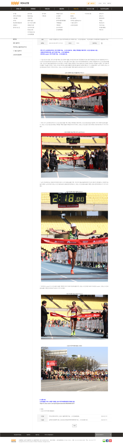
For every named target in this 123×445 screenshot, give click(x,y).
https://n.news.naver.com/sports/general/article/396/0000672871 (57, 403)
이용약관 (28, 434)
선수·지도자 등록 (31, 22)
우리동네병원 (102, 27)
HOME (100, 3)
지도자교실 (101, 25)
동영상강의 (101, 18)
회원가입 (109, 3)
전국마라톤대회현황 (61, 20)
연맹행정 (33, 9)
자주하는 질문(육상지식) (20, 47)
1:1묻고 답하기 (74, 22)
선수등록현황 (31, 34)
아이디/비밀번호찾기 (49, 434)
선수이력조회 (59, 27)
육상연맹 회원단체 (17, 22)
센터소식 (101, 16)
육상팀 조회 (30, 29)
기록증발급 (58, 22)
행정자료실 (30, 16)
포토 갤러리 (73, 18)
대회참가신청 (31, 25)
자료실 (100, 20)
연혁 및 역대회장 (17, 16)
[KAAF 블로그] (104, 440)
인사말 (14, 13)
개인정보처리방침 (17, 434)
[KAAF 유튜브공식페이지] (110, 440)
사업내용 (15, 18)
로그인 (104, 3)
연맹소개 (18, 9)
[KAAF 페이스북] (107, 440)
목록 (74, 425)
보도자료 (72, 13)
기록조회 (44, 16)
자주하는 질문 (75, 20)
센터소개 (101, 13)
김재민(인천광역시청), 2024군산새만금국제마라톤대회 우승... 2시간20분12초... (69, 420)
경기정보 (44, 13)
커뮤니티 (76, 9)
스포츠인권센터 (74, 25)
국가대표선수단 (31, 32)
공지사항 (30, 13)
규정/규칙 (30, 18)
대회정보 (47, 9)
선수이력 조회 (31, 27)
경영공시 (15, 25)
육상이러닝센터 (104, 9)
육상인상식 (101, 22)
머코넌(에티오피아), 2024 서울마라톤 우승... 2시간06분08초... (64, 416)
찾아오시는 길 (16, 27)
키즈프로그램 (90, 9)
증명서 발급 (30, 20)
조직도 (14, 20)
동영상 (72, 16)
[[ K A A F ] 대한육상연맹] (20, 3)
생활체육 (61, 9)
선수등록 (58, 16)
